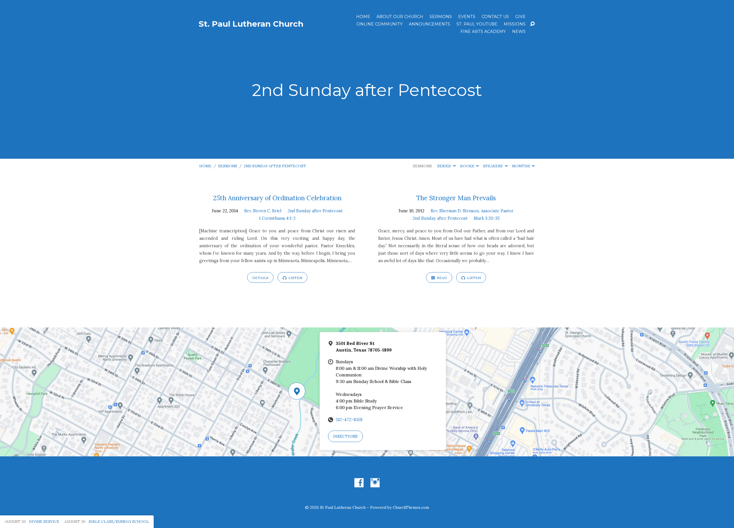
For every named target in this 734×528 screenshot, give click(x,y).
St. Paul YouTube (476, 24)
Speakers (493, 166)
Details (260, 278)
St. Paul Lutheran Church (251, 24)
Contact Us (495, 17)
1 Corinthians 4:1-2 (277, 218)
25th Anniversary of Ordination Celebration (277, 198)
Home (363, 17)
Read (441, 278)
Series (444, 166)
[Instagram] (375, 482)
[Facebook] (359, 482)
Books (467, 166)
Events (466, 17)
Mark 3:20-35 (487, 218)
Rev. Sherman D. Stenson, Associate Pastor (472, 210)
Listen (295, 278)
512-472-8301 (349, 419)
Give (520, 17)
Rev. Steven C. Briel (262, 210)
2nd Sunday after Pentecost (275, 166)
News (519, 32)
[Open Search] (532, 24)
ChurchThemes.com (411, 507)
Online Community (379, 24)
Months (521, 166)
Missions (515, 24)
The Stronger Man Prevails (456, 198)
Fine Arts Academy (483, 32)
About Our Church (399, 17)
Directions (345, 436)
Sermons (441, 17)
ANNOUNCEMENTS (429, 24)
